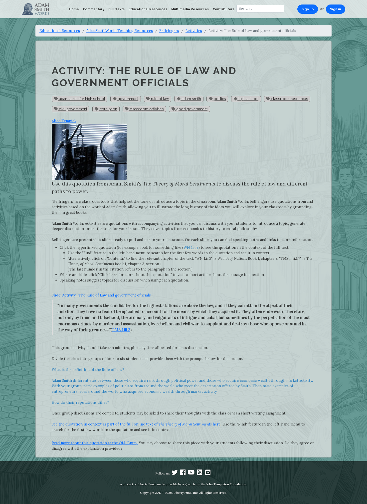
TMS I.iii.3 (121, 329)
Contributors (223, 9)
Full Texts (116, 9)
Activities (193, 30)
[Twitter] (174, 473)
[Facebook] (183, 473)
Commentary (93, 9)
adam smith (191, 98)
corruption (108, 109)
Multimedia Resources (190, 9)
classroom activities (146, 109)
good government (191, 109)
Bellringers (169, 30)
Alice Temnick (64, 120)
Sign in (335, 9)
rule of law (159, 98)
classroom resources (289, 98)
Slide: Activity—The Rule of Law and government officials (101, 295)
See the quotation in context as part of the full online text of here (136, 424)
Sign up (308, 9)
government (127, 98)
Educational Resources (148, 9)
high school (247, 98)
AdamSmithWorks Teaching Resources (119, 30)
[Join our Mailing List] (207, 473)
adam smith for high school (81, 98)
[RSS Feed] (199, 473)
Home (74, 9)
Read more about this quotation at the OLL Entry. (95, 442)
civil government (72, 109)
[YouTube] (191, 473)
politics (219, 98)
